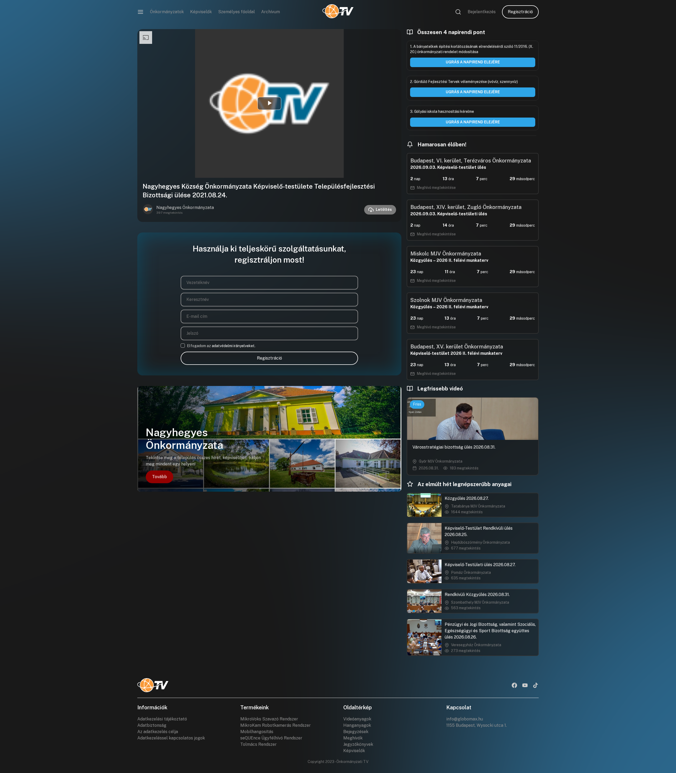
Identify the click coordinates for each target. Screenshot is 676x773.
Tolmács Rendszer (258, 744)
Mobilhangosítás (256, 731)
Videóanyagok (357, 718)
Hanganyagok (357, 725)
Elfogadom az (221, 346)
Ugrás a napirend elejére (473, 62)
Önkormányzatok (167, 11)
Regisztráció (520, 11)
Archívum (270, 11)
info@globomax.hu (464, 718)
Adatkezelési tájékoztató (162, 718)
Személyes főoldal (236, 11)
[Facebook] (514, 686)
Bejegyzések (355, 731)
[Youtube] (525, 686)
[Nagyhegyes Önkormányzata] (148, 210)
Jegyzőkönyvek (358, 744)
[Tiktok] (535, 686)
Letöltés (384, 209)
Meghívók (353, 738)
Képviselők (201, 11)
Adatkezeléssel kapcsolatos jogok (171, 738)
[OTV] (338, 12)
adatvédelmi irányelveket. (233, 346)
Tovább (159, 476)
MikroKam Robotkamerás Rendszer (275, 725)
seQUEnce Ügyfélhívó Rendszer (271, 738)
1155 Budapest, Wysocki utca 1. (476, 725)
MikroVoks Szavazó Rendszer (269, 718)
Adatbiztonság (151, 725)
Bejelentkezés (482, 11)
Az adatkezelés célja (157, 731)
